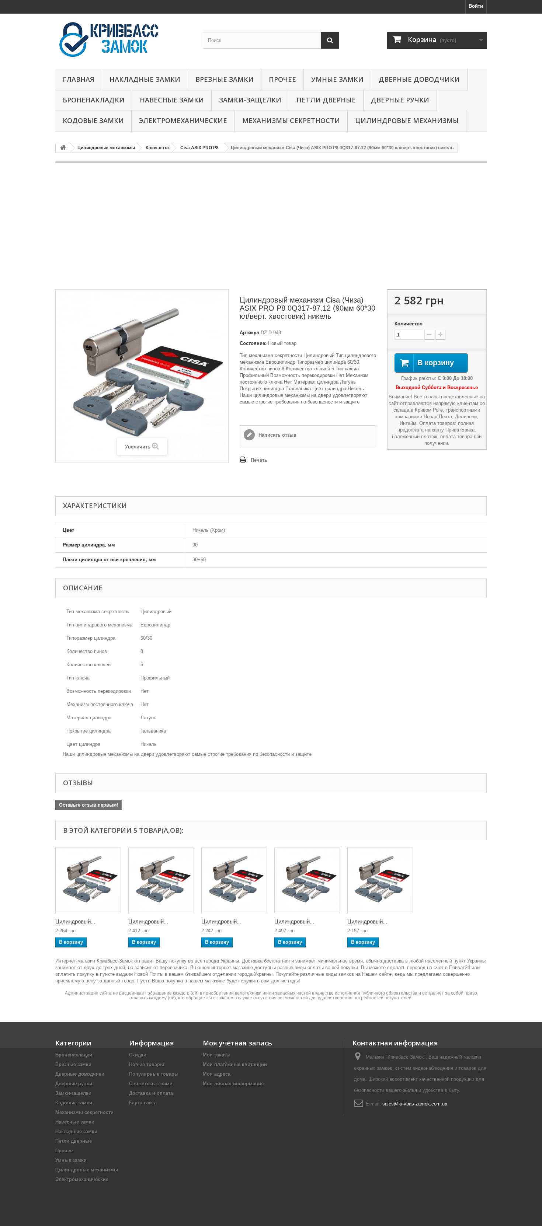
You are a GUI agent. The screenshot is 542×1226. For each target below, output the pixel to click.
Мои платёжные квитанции (235, 1064)
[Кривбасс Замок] (123, 39)
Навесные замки (172, 99)
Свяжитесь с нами (151, 1083)
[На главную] (63, 148)
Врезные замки (224, 79)
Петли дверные (326, 99)
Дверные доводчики (419, 79)
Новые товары (146, 1064)
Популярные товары (153, 1074)
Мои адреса (216, 1074)
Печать (259, 460)
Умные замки (337, 79)
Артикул (249, 332)
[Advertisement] (271, 226)
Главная (78, 79)
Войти (476, 6)
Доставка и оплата (151, 1093)
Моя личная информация (233, 1083)
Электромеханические (183, 120)
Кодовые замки (93, 120)
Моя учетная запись (237, 1042)
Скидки (137, 1055)
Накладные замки (145, 79)
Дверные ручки (400, 99)
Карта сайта (143, 1103)
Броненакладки (94, 99)
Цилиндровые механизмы (407, 120)
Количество (409, 323)
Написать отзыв (276, 435)
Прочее (282, 79)
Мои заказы (216, 1055)
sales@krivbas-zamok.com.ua (414, 1104)
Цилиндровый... (75, 921)
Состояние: (253, 343)
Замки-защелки (250, 99)
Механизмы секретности (291, 120)
